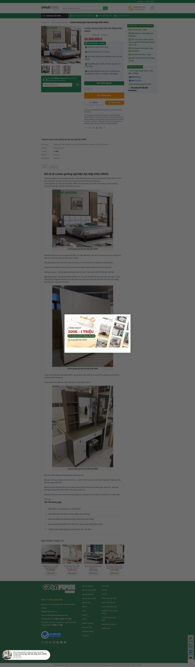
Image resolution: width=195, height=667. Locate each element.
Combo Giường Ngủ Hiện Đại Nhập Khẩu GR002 (30, 654)
